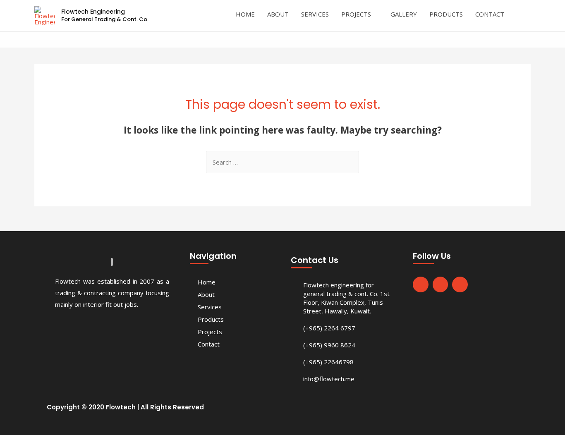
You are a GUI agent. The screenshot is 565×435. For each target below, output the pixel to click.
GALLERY (403, 14)
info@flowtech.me (328, 379)
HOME (245, 14)
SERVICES (315, 14)
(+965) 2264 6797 (329, 328)
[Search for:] (282, 162)
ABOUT (278, 14)
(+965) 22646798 (328, 362)
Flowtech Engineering (93, 11)
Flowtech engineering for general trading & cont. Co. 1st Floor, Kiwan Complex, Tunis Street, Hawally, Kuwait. (346, 298)
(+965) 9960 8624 (329, 345)
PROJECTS (356, 14)
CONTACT (489, 14)
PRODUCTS (446, 14)
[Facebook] (421, 284)
